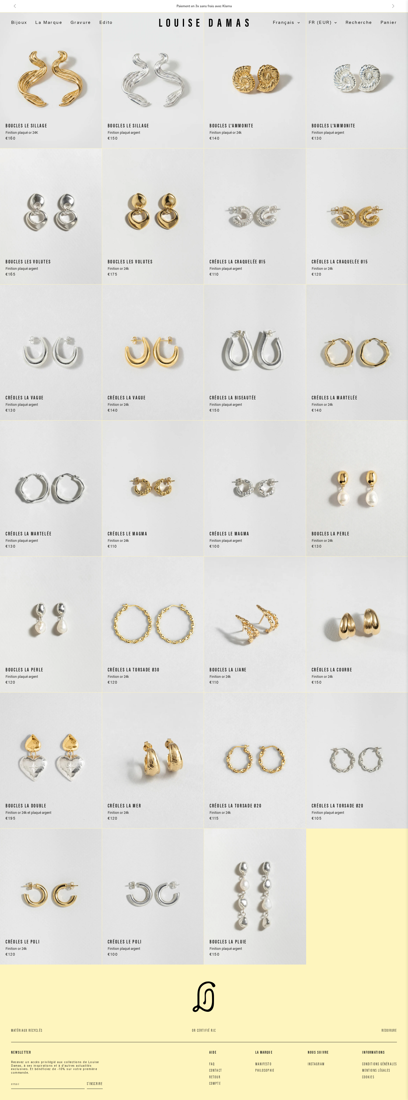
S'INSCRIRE (95, 1084)
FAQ (212, 1064)
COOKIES (368, 1077)
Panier (389, 23)
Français (284, 23)
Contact (215, 1071)
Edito (106, 23)
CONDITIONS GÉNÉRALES (379, 1064)
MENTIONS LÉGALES (376, 1071)
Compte (215, 1084)
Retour (215, 1077)
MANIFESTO (263, 1064)
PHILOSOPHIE (264, 1071)
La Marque (48, 23)
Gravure (80, 23)
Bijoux (19, 23)
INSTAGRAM (316, 1064)
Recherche (359, 23)
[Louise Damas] (204, 23)
